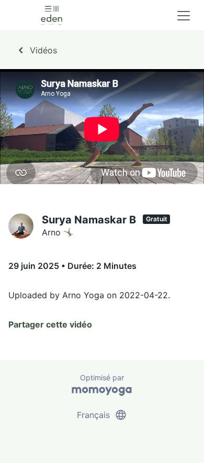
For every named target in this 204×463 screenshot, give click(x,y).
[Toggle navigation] (183, 16)
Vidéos (36, 50)
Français (102, 415)
